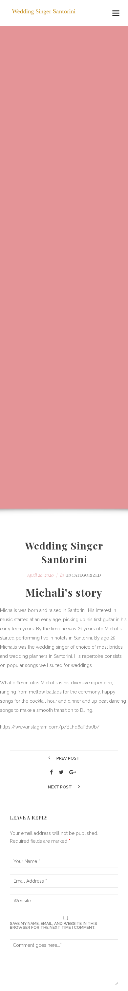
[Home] (44, 13)
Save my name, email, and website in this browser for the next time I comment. (53, 925)
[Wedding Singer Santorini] (51, 772)
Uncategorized (83, 575)
